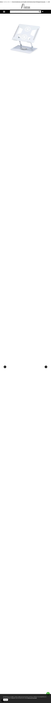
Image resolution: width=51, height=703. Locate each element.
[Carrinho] (43, 11)
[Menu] (4, 12)
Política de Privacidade (32, 698)
